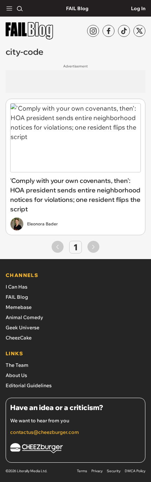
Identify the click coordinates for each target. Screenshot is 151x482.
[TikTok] (124, 31)
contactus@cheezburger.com (44, 432)
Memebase (19, 307)
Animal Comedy (24, 317)
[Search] (19, 8)
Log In (138, 8)
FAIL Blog (77, 8)
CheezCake (19, 338)
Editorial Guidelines (29, 385)
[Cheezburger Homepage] (75, 449)
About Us (16, 375)
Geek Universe (22, 327)
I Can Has (16, 287)
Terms (82, 471)
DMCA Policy (135, 471)
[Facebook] (108, 31)
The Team (17, 365)
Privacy (97, 471)
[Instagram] (93, 31)
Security (113, 471)
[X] (139, 31)
